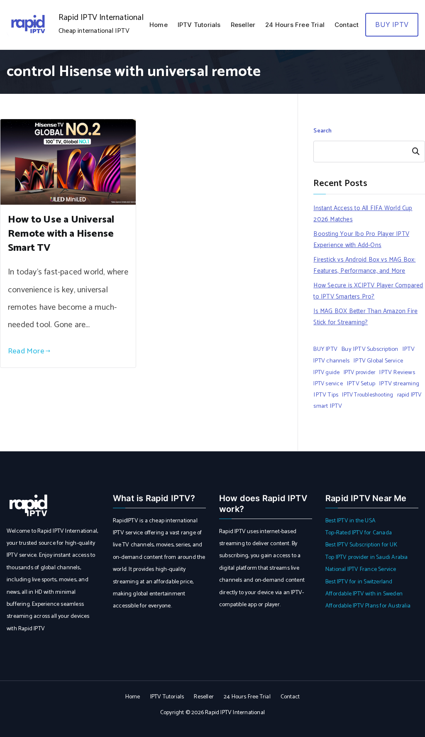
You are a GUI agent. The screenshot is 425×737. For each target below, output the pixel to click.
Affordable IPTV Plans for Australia (367, 606)
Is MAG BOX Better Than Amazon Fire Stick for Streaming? (365, 317)
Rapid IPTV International (101, 17)
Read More (26, 351)
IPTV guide (326, 372)
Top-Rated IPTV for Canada (358, 533)
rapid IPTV (409, 394)
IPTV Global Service (378, 361)
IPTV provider (360, 372)
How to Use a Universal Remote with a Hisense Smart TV (61, 234)
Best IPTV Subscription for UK (361, 545)
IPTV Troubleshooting (367, 394)
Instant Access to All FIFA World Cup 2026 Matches (362, 214)
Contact (347, 25)
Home (158, 25)
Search (322, 131)
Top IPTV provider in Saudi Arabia (366, 557)
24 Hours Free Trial (295, 25)
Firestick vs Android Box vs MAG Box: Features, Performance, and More (364, 265)
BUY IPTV (391, 24)
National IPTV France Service (360, 569)
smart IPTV (327, 406)
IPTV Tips (325, 395)
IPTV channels (331, 361)
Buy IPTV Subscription (369, 349)
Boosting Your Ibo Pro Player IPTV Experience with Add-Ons (361, 239)
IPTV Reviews (397, 372)
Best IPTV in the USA (350, 521)
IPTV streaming (399, 384)
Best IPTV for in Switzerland (359, 582)
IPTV (408, 349)
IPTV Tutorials (199, 25)
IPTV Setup (361, 384)
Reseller (243, 25)
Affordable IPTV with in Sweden (364, 594)
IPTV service (327, 383)
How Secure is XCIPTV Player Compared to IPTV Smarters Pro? (368, 291)
